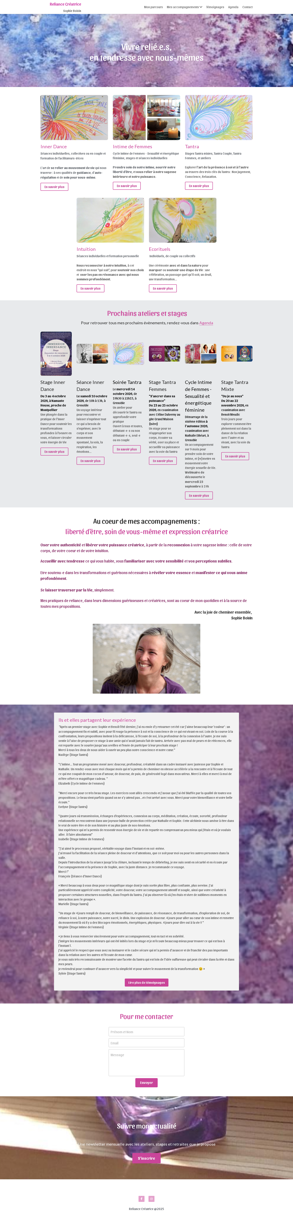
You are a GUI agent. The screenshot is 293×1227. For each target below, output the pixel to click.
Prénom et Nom (122, 1032)
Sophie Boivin (72, 11)
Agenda (206, 322)
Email (114, 1043)
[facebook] (142, 1199)
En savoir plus (54, 187)
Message (117, 1055)
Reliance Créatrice (65, 3)
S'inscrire (146, 1158)
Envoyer (146, 1082)
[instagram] (151, 1199)
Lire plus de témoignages (146, 982)
